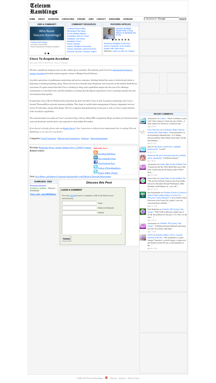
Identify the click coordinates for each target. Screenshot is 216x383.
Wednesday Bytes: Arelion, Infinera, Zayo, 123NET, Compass (65, 147)
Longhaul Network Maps (76, 28)
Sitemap (113, 378)
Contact (101, 19)
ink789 (150, 234)
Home (32, 19)
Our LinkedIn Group (107, 158)
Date (80, 51)
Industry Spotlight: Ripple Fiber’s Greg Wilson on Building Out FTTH (126, 31)
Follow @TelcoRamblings (109, 168)
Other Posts (119, 48)
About (41, 19)
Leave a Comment (61, 62)
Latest (115, 51)
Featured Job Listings (39, 42)
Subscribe (114, 19)
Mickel (150, 155)
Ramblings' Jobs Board (76, 39)
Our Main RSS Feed (106, 153)
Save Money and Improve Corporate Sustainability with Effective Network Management (73, 176)
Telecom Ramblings (44, 8)
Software (85, 138)
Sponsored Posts (89, 49)
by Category (130, 51)
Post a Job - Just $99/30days (43, 194)
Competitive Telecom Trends (78, 36)
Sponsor (128, 19)
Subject (93, 51)
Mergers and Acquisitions (69, 138)
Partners (122, 378)
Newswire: (71, 51)
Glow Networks (154, 129)
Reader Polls (109, 48)
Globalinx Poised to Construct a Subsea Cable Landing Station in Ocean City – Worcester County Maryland (167, 195)
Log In (73, 195)
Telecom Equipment (99, 138)
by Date (121, 51)
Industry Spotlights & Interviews (79, 46)
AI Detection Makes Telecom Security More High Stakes (166, 131)
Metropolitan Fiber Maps (76, 31)
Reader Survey (69, 128)
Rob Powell (49, 62)
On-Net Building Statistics (76, 33)
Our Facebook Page (106, 163)
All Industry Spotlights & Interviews (117, 43)
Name (100, 203)
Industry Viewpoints (74, 49)
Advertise (53, 19)
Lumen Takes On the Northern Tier (173, 164)
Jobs (91, 19)
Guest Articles (125, 46)
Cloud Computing (48, 138)
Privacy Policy (133, 378)
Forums (81, 19)
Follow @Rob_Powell (107, 172)
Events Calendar (73, 44)
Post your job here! (38, 186)
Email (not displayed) (106, 207)
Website (101, 212)
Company (86, 51)
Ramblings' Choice (74, 41)
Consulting (68, 19)
